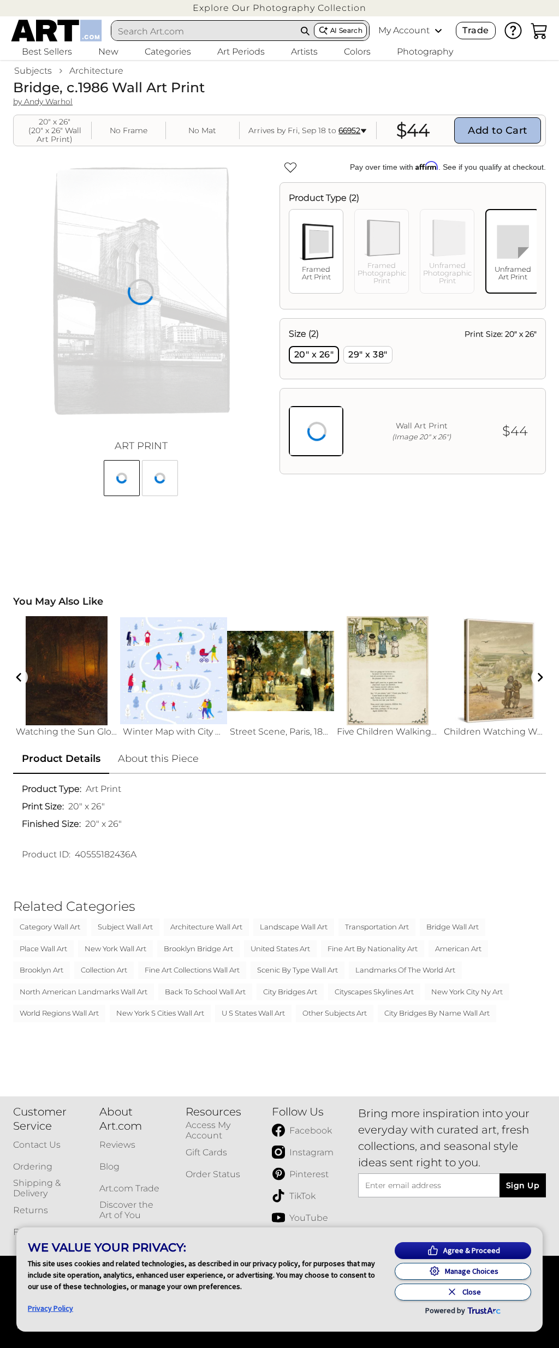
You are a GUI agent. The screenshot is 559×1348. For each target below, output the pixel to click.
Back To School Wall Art (205, 991)
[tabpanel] (413, 396)
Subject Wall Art (125, 926)
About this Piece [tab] (158, 759)
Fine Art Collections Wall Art (192, 969)
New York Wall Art (115, 948)
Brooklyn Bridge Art (198, 948)
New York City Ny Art (467, 991)
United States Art (280, 948)
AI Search (346, 30)
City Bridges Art (290, 991)
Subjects (33, 70)
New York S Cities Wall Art (160, 1013)
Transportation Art (377, 926)
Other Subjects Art (334, 1013)
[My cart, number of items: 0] (539, 30)
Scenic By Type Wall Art (297, 969)
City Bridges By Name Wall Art (437, 1013)
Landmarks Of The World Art (405, 969)
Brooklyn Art (41, 969)
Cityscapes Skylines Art (374, 991)
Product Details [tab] (61, 759)
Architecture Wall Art (206, 926)
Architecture (96, 70)
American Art (458, 948)
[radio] (314, 354)
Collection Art (104, 969)
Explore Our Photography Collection (279, 8)
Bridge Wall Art (452, 926)
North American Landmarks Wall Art (83, 991)
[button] (279, 8)
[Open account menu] (438, 31)
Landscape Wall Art (294, 926)
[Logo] (56, 30)
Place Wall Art (43, 948)
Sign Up (522, 1185)
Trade (475, 30)
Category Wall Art (50, 926)
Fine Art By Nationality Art (373, 948)
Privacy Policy (50, 1308)
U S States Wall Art (253, 1013)
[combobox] (204, 31)
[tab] (316, 251)
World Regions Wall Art (59, 1013)
